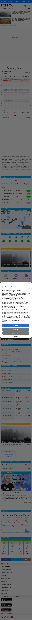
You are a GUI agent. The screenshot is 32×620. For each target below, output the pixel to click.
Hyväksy (15, 325)
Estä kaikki (15, 333)
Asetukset (15, 329)
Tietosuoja (16, 336)
